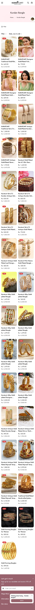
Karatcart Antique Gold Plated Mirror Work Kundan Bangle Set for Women (26, 430)
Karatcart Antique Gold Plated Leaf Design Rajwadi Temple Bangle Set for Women (9, 262)
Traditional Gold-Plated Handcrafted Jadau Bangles (25, 497)
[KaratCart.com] (17, 2)
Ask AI (21, 600)
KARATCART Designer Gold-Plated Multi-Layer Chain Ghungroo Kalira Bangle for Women (9, 94)
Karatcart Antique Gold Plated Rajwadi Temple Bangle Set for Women (9, 463)
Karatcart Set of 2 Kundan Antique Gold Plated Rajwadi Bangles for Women (8, 195)
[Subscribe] (32, 588)
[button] (32, 3)
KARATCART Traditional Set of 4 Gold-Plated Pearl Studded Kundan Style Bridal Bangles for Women (8, 127)
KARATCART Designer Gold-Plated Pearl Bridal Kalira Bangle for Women (25, 94)
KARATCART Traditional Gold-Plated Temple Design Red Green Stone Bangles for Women (9, 60)
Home (11, 17)
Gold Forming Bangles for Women (8, 530)
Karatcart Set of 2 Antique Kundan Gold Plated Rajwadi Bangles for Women (25, 195)
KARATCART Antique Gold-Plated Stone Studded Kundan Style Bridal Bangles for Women (8, 161)
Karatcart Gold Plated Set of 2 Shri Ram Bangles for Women (25, 161)
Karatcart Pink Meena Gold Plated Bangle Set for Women (26, 262)
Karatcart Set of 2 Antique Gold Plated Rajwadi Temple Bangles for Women (8, 228)
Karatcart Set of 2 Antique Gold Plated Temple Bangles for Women (25, 228)
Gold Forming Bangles (8, 563)
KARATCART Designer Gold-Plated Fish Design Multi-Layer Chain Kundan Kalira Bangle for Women (25, 60)
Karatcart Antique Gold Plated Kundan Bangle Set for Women (9, 430)
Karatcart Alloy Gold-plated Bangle (8, 295)
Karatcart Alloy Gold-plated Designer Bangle (8, 396)
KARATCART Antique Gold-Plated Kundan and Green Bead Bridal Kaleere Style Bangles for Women (25, 127)
